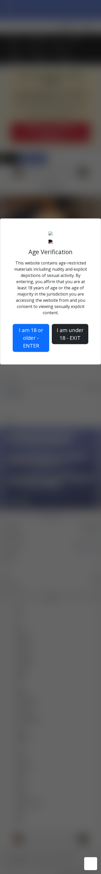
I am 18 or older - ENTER (31, 337)
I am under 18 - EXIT (70, 333)
